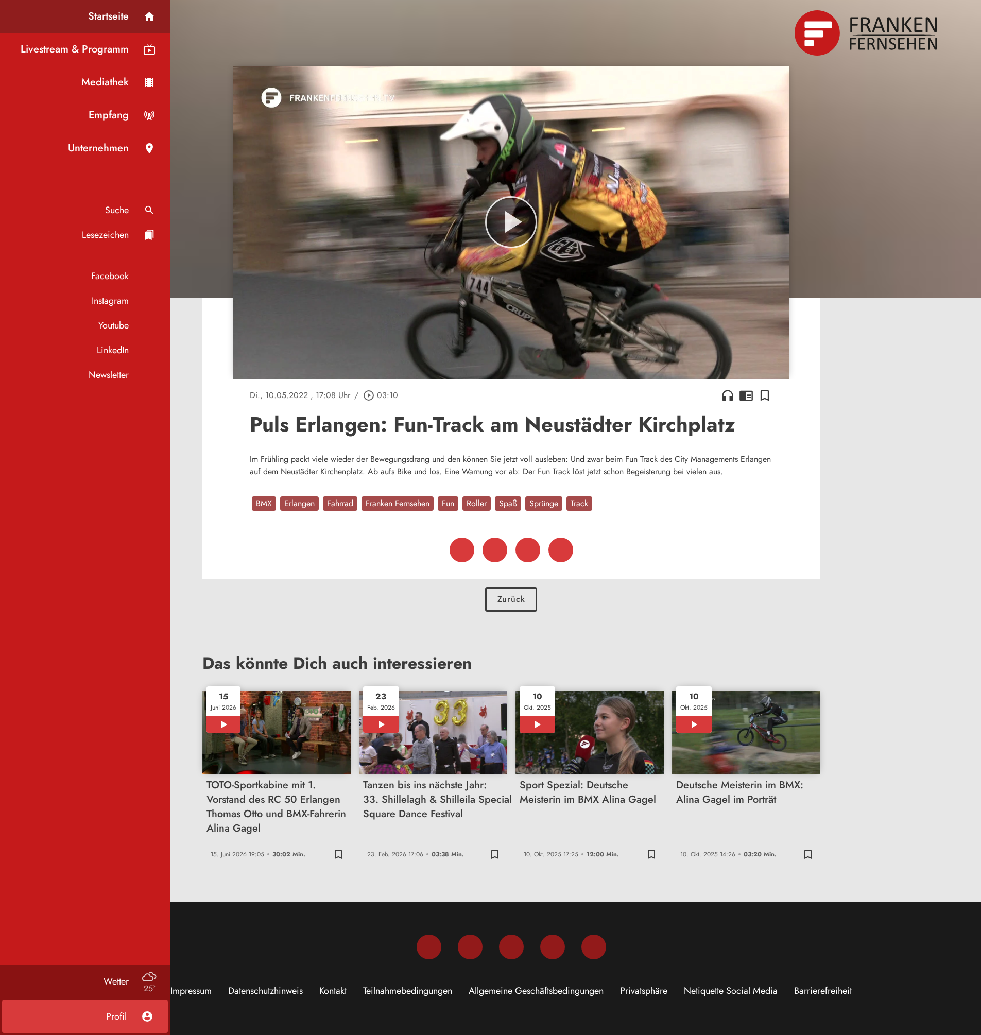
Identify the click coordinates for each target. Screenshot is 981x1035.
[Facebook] (429, 947)
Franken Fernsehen (397, 503)
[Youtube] (511, 947)
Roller (477, 503)
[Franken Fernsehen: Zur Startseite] (867, 33)
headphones (727, 395)
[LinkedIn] (552, 947)
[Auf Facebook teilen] (462, 550)
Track (579, 503)
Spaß (508, 503)
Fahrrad (340, 503)
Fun (448, 503)
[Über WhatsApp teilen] (527, 550)
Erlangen (299, 503)
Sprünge (543, 503)
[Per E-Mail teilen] (560, 550)
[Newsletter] (593, 947)
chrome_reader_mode (746, 395)
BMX (264, 503)
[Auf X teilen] (495, 550)
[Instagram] (470, 947)
